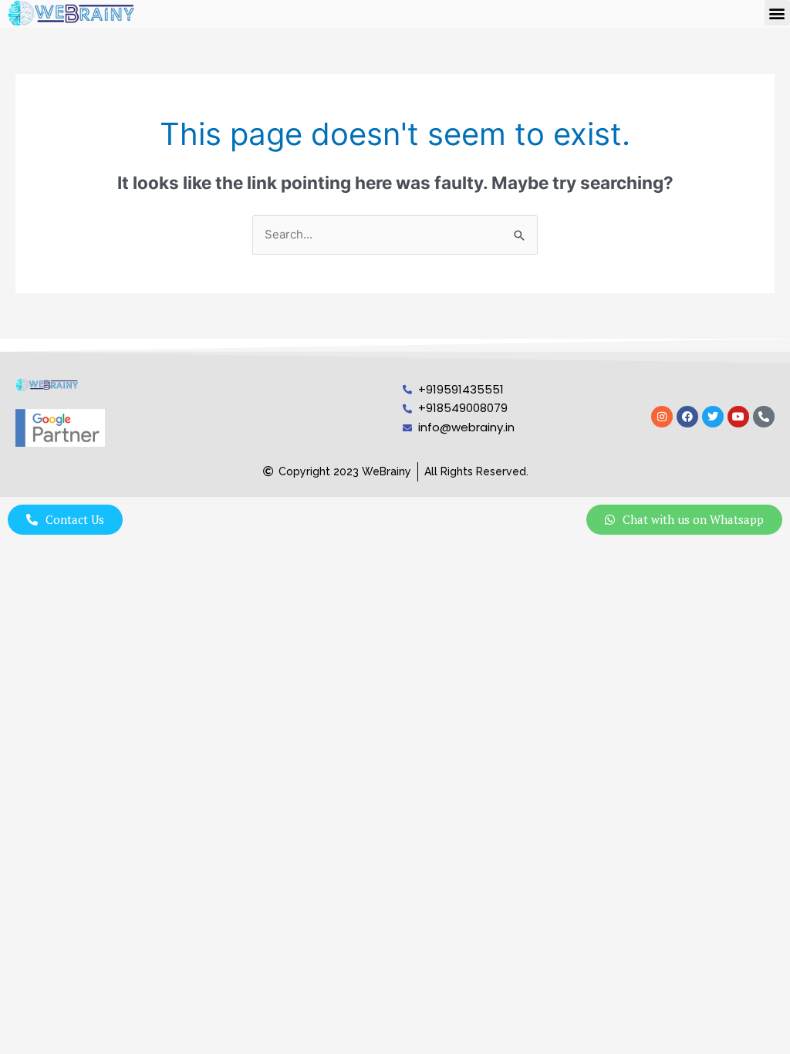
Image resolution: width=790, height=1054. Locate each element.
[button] (777, 12)
